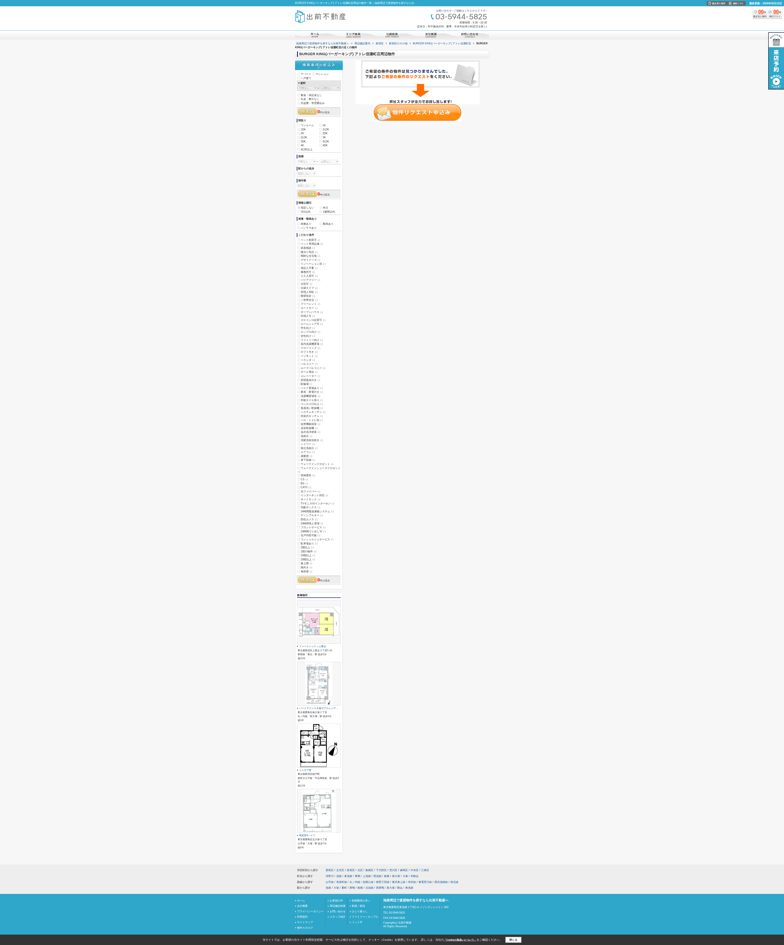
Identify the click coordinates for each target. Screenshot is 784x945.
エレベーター (310, 376)
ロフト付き (309, 351)
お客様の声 (336, 900)
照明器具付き (310, 380)
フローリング (310, 348)
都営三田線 (382, 882)
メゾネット (309, 355)
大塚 (405, 876)
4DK (325, 145)
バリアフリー (310, 279)
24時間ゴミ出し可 (313, 531)
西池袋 (377, 876)
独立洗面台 (309, 448)
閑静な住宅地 (310, 255)
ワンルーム (307, 125)
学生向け (308, 328)
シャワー (308, 444)
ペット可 (357, 922)
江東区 (425, 870)
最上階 (306, 563)
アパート (306, 74)
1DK (303, 129)
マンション (322, 74)
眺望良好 (308, 295)
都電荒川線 (425, 882)
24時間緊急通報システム (317, 511)
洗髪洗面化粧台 (312, 440)
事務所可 (308, 272)
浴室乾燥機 (309, 428)
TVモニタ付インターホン (317, 503)
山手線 (330, 882)
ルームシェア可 (312, 323)
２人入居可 (309, 275)
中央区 (415, 870)
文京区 (340, 870)
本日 (325, 207)
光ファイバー (310, 491)
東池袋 (348, 876)
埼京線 (412, 882)
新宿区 (351, 870)
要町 (344, 887)
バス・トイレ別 (312, 420)
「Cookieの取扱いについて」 (460, 939)
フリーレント (310, 303)
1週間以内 (329, 211)
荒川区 (393, 870)
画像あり (306, 223)
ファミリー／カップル (365, 916)
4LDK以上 (307, 149)
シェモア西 (305, 770)
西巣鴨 (380, 887)
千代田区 (381, 870)
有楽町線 (341, 882)
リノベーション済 (313, 263)
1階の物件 (308, 551)
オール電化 (309, 371)
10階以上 (308, 555)
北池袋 (369, 887)
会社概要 (302, 905)
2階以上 (307, 547)
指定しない (307, 207)
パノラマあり (309, 227)
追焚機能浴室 (310, 424)
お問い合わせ (338, 911)
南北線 (454, 882)
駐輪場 (306, 383)
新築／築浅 (358, 905)
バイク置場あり (312, 388)
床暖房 (306, 456)
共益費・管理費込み (313, 103)
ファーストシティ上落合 (312, 646)
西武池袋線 (441, 882)
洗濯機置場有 (310, 396)
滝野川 (330, 876)
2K (302, 133)
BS (304, 483)
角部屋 (306, 571)
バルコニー (309, 363)
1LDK (326, 129)
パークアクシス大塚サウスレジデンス (320, 708)
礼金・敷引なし (310, 99)
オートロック (310, 499)
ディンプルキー (312, 515)
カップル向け (310, 331)
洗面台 (306, 436)
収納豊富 (308, 475)
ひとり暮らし (360, 911)
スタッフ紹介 (338, 916)
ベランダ (308, 360)
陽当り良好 (309, 252)
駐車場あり (309, 543)
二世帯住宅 (309, 300)
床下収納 (308, 459)
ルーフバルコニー (313, 368)
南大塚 (396, 876)
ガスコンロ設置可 (313, 320)
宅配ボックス (310, 507)
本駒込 (415, 876)
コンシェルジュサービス (317, 539)
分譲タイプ (309, 287)
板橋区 (369, 870)
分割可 (306, 283)
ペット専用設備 (312, 243)
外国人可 (308, 315)
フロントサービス (313, 527)
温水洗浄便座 (310, 431)
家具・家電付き (312, 391)
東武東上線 (398, 882)
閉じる (513, 939)
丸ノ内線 (355, 882)
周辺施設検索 (338, 905)
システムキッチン (313, 411)
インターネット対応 (314, 495)
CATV (306, 487)
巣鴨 (357, 876)
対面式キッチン (312, 416)
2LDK (304, 137)
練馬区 (404, 870)
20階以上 (308, 559)
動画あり (328, 223)
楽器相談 (308, 247)
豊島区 (330, 870)
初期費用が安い (361, 900)
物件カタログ (305, 927)
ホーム (301, 900)
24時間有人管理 (312, 523)
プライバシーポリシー (310, 911)
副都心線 (368, 882)
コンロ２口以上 (312, 403)
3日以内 (305, 211)
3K (324, 137)
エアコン (308, 452)
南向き (306, 567)
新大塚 (391, 887)
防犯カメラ (309, 519)
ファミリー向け (312, 340)
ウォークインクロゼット (317, 464)
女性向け (308, 335)
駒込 (400, 887)
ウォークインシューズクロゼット (319, 470)
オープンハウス (312, 312)
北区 (360, 870)
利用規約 (302, 916)
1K (324, 125)
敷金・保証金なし (311, 95)
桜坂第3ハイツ (307, 835)
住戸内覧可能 (310, 535)
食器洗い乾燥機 (312, 408)
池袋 (339, 876)
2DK (325, 133)
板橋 (386, 876)
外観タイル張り (312, 400)
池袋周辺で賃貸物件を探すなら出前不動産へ (416, 900)
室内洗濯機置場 (312, 343)
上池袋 (367, 876)
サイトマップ (305, 922)
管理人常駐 (309, 292)
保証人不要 (309, 267)
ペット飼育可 (310, 239)
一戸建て (306, 78)
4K (302, 145)
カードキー (309, 307)
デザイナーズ (310, 259)
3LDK (326, 141)
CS (304, 479)
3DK (303, 141)
